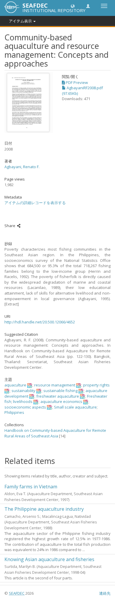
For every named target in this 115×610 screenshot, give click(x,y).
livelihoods (22, 401)
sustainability (23, 390)
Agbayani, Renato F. (22, 166)
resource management (54, 385)
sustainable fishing (60, 390)
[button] (73, 6)
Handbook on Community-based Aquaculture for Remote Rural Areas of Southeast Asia (55, 433)
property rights (96, 385)
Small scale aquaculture (75, 407)
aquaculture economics (61, 401)
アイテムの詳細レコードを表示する (35, 202)
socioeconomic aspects (25, 407)
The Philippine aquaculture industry (44, 509)
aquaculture (15, 385)
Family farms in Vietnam (30, 486)
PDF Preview (76, 82)
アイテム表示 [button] (21, 21)
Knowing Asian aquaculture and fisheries (49, 559)
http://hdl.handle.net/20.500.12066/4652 (39, 322)
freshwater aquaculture (57, 396)
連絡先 (105, 593)
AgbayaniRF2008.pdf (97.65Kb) (82, 90)
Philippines (14, 412)
